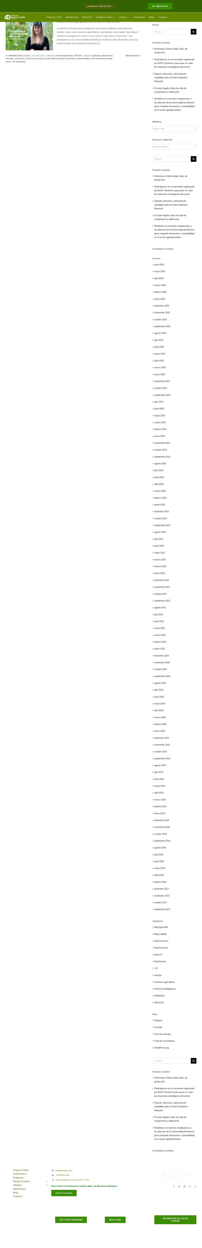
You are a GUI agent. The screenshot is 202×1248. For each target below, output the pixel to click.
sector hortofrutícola (98, 59)
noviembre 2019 (162, 744)
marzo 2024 (160, 422)
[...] (98, 43)
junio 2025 (159, 347)
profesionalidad (83, 59)
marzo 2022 (160, 559)
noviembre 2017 (162, 895)
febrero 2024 (160, 429)
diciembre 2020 (161, 655)
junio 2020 (159, 696)
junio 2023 (159, 477)
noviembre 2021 (162, 587)
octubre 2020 (160, 669)
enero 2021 (159, 648)
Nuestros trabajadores (165, 989)
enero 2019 (159, 813)
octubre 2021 (160, 594)
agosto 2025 (160, 333)
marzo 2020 (160, 717)
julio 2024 (158, 402)
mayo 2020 (159, 703)
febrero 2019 (160, 806)
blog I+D (158, 954)
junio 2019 (159, 779)
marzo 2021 (160, 635)
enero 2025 (159, 374)
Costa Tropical (31, 59)
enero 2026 (159, 299)
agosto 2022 (160, 532)
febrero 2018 (160, 882)
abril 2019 (159, 792)
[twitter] (179, 1186)
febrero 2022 (160, 566)
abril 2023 (159, 484)
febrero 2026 (160, 292)
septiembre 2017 (162, 909)
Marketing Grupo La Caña (19, 56)
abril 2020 (159, 710)
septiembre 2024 (162, 395)
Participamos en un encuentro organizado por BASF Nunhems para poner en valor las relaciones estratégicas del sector (174, 63)
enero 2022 (159, 573)
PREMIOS (159, 995)
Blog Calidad (160, 934)
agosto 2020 (160, 683)
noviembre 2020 (162, 662)
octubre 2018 (160, 834)
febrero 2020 (160, 724)
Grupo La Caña (44, 59)
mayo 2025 (159, 353)
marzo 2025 (160, 367)
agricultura (96, 56)
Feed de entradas (162, 1034)
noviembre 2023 (162, 443)
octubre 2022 (160, 518)
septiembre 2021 (162, 600)
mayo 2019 (159, 786)
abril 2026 (159, 278)
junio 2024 (159, 408)
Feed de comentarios (164, 1041)
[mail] (195, 1186)
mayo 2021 (159, 628)
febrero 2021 (160, 642)
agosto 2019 (160, 765)
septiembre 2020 (162, 676)
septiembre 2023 (162, 456)
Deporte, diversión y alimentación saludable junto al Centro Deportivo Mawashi (171, 78)
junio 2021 (159, 621)
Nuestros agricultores (64, 56)
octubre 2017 (160, 902)
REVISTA (78, 56)
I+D (156, 968)
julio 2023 (158, 470)
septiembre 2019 (162, 758)
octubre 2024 (160, 388)
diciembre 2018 (161, 820)
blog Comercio (161, 941)
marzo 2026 (160, 285)
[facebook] (174, 1186)
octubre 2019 (160, 751)
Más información (132, 56)
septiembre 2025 (162, 326)
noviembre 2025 (162, 312)
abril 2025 (159, 360)
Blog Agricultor (161, 927)
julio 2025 (158, 340)
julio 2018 (158, 854)
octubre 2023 (160, 449)
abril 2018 (159, 875)
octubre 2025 (160, 319)
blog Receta (160, 961)
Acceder (158, 1027)
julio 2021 (158, 614)
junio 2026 (159, 264)
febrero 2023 (160, 498)
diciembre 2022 (161, 511)
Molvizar (54, 59)
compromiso (20, 59)
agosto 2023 (160, 463)
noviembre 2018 (162, 827)
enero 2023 (159, 504)
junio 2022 (159, 546)
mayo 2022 (159, 552)
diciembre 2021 (161, 580)
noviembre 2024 (162, 381)
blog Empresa (161, 947)
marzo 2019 (160, 799)
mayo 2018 (159, 868)
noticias (158, 975)
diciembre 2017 (161, 888)
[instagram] (190, 1186)
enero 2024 (159, 436)
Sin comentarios (19, 62)
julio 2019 (158, 772)
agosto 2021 (160, 607)
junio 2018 (159, 861)
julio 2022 (158, 539)
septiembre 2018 (162, 840)
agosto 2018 (160, 847)
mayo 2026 (159, 271)
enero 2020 (159, 731)
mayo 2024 (159, 415)
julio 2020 (158, 690)
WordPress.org (161, 1047)
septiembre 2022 (162, 525)
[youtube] (184, 1186)
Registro (158, 1020)
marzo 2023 (160, 491)
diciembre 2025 (161, 305)
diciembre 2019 (161, 738)
